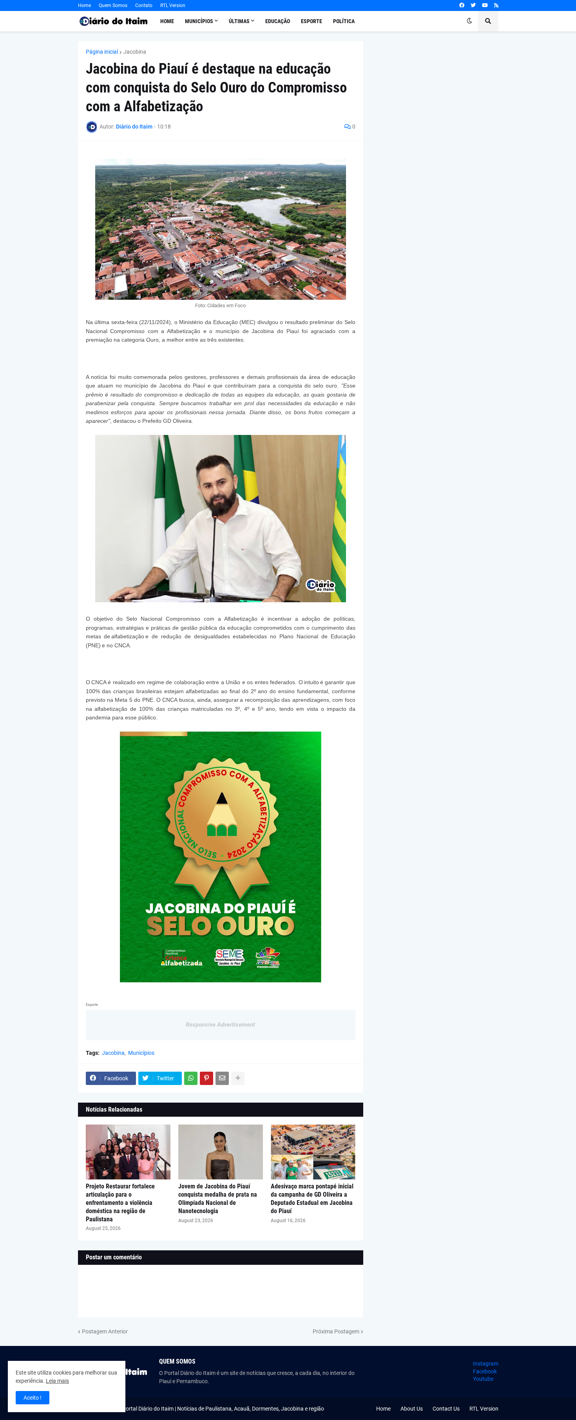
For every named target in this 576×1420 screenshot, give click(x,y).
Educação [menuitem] (277, 21)
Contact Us (446, 1409)
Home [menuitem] (167, 21)
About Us (411, 1409)
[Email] (222, 1078)
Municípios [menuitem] (199, 21)
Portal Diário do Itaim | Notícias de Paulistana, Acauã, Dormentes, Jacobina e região (223, 1409)
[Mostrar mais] (238, 1078)
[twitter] (473, 5)
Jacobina (134, 51)
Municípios (141, 1053)
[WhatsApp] (190, 1078)
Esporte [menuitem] (311, 21)
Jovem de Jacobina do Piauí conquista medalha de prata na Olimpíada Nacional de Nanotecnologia (217, 1198)
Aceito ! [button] (33, 1398)
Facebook (485, 1371)
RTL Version (172, 5)
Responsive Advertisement (220, 1024)
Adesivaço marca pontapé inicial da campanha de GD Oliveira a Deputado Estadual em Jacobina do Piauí (312, 1198)
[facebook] (461, 5)
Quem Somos (113, 5)
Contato (143, 5)
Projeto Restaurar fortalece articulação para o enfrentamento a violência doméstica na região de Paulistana (120, 1203)
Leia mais (57, 1381)
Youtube (483, 1379)
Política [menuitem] (344, 21)
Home (84, 5)
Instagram (485, 1363)
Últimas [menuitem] (239, 21)
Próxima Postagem (336, 1331)
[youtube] (485, 5)
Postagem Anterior (105, 1331)
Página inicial (102, 51)
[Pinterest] (206, 1078)
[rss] (496, 5)
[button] (469, 21)
